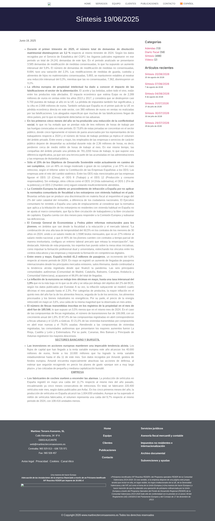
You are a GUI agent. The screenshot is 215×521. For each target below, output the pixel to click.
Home (87, 3)
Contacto (169, 3)
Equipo (116, 3)
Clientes (130, 3)
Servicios (101, 3)
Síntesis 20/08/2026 (157, 74)
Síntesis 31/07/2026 (157, 103)
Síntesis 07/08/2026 (157, 83)
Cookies (54, 461)
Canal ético (67, 461)
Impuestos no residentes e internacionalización (157, 444)
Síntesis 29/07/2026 (157, 122)
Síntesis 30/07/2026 (157, 113)
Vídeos (149, 59)
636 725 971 (60, 448)
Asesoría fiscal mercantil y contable (162, 435)
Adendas (150, 48)
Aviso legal (28, 461)
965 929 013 (45, 448)
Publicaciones (149, 3)
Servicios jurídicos (152, 428)
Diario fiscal (152, 52)
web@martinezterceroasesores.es (47, 444)
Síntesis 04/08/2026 (157, 93)
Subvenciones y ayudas (155, 460)
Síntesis (149, 55)
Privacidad (42, 461)
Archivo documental (153, 453)
